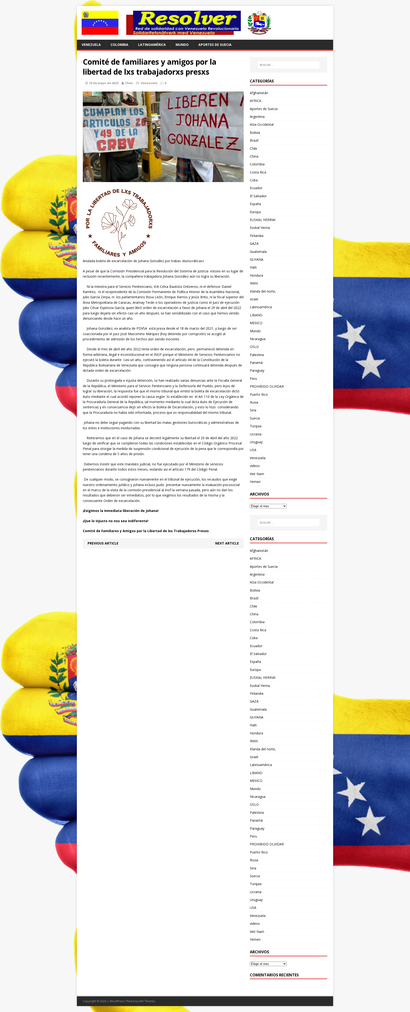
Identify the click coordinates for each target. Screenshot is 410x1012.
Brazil (254, 140)
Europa (255, 212)
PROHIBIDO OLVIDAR (267, 386)
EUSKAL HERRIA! (262, 219)
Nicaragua (258, 339)
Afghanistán (259, 93)
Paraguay (257, 370)
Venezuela (91, 44)
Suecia (255, 418)
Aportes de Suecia (215, 44)
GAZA (254, 243)
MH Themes (147, 1001)
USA (253, 450)
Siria (253, 410)
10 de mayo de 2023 (103, 83)
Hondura (256, 275)
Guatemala (258, 251)
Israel (254, 299)
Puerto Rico (259, 394)
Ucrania (255, 434)
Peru (253, 378)
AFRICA (255, 100)
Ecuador (256, 188)
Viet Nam (257, 474)
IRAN (254, 283)
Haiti (253, 267)
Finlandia (256, 235)
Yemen (255, 481)
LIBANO (256, 315)
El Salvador (258, 196)
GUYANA (256, 259)
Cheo (129, 83)
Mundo (182, 44)
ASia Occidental (262, 124)
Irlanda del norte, (263, 291)
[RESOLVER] (205, 23)
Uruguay (256, 442)
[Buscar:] (288, 65)
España (255, 204)
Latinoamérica (152, 44)
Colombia (119, 44)
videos (255, 465)
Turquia (255, 426)
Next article (227, 543)
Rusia (254, 402)
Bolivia (255, 132)
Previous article (103, 543)
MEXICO (256, 323)
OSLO (254, 346)
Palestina (257, 354)
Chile (253, 148)
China (254, 156)
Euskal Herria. (260, 227)
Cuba (254, 180)
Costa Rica (258, 172)
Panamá (256, 362)
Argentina (257, 116)
